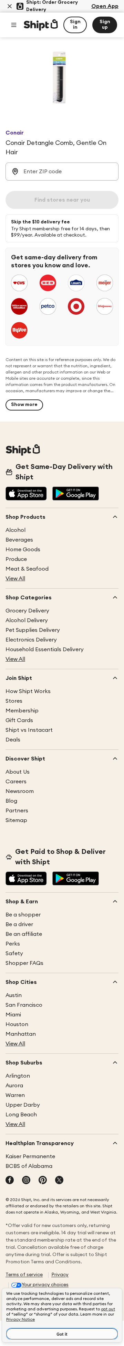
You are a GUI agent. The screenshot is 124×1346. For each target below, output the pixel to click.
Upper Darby (23, 1105)
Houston (17, 1024)
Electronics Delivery (31, 640)
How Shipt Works (28, 691)
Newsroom (20, 791)
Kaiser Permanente (30, 1156)
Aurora (14, 1085)
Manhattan (21, 1034)
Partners (17, 810)
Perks (13, 944)
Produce (16, 559)
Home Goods (23, 549)
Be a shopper (23, 915)
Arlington (18, 1076)
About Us (18, 772)
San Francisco (24, 1005)
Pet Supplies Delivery (33, 630)
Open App (104, 6)
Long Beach (21, 1114)
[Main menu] (14, 25)
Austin (14, 995)
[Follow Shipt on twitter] (59, 1181)
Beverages (19, 540)
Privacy (60, 1274)
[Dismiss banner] (10, 6)
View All (15, 578)
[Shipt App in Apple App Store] (26, 494)
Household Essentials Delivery (45, 649)
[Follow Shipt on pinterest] (43, 1181)
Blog (11, 801)
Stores (14, 701)
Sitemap (16, 820)
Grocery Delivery (27, 611)
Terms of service (24, 1274)
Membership (22, 710)
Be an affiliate (24, 934)
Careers (16, 781)
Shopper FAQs (24, 963)
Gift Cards (19, 720)
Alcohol (15, 530)
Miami (13, 1014)
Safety (14, 953)
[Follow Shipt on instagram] (26, 1181)
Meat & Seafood (27, 569)
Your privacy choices (45, 1284)
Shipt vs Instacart (29, 730)
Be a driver (19, 924)
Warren (15, 1095)
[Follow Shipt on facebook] (10, 1181)
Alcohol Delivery (27, 620)
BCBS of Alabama (29, 1166)
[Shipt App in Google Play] (75, 494)
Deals (13, 740)
